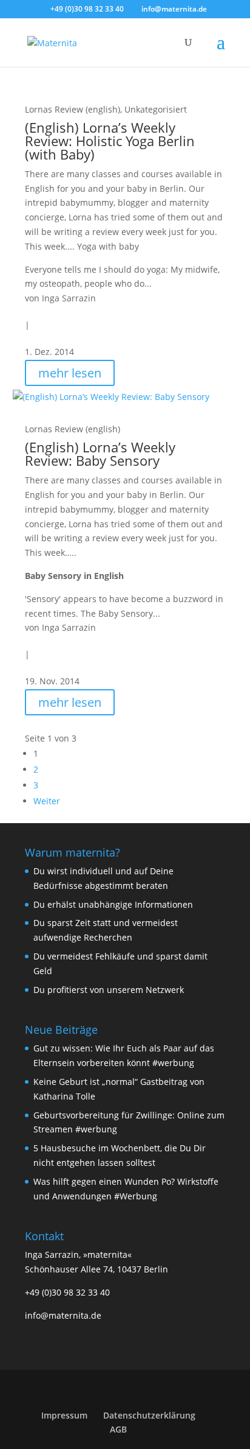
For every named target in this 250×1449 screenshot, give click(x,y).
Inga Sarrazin (69, 298)
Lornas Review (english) (72, 109)
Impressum (64, 1415)
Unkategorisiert (155, 109)
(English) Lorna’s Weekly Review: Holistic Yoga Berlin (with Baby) (110, 140)
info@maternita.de (63, 1315)
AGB (118, 1429)
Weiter (46, 801)
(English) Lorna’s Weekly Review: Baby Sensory (100, 453)
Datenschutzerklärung (149, 1415)
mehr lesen (69, 373)
